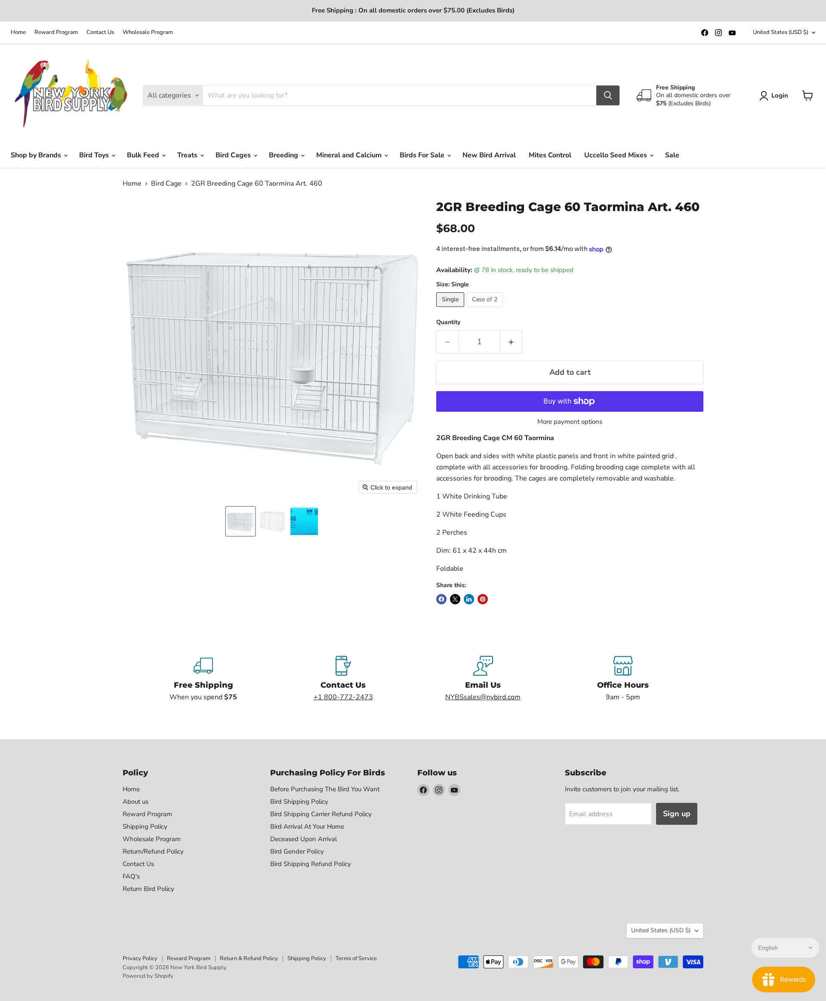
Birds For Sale (423, 155)
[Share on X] (455, 599)
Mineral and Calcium (349, 155)
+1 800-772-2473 (343, 697)
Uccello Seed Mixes (616, 155)
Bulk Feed (144, 155)
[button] (240, 521)
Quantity (448, 322)
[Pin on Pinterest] (483, 599)
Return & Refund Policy (249, 958)
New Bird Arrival (489, 155)
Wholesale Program (148, 32)
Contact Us (100, 32)
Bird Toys (95, 155)
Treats (188, 155)
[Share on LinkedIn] (469, 599)
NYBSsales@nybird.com (483, 697)
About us (135, 801)
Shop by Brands (37, 155)
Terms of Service (356, 958)
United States (780, 32)
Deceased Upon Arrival (303, 839)
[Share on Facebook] (441, 599)
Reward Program (56, 32)
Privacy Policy (140, 958)
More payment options (569, 422)
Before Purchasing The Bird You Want (324, 789)
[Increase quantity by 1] (511, 342)
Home (18, 32)
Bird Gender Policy (297, 851)
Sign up (676, 813)
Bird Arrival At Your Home (307, 826)
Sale (672, 155)
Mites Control (550, 155)
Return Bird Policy (148, 889)
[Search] (608, 95)
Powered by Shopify (148, 976)
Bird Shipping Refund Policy (310, 864)
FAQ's (131, 876)
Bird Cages (234, 155)
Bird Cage (166, 183)
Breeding (284, 155)
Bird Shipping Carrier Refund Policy (321, 814)
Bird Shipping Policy (299, 801)
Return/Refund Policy (153, 851)
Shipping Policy (145, 826)
